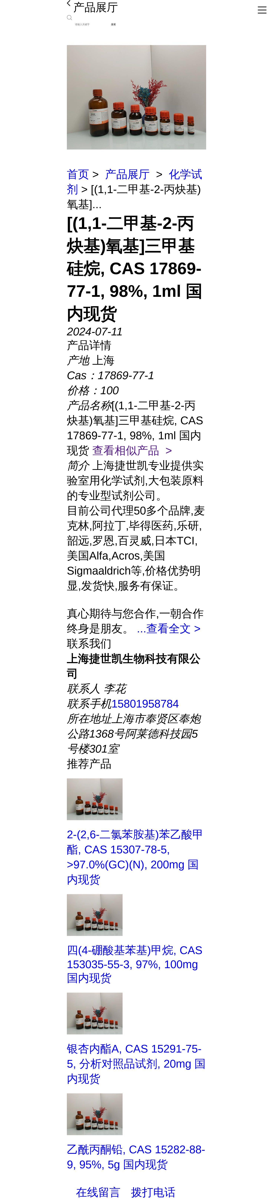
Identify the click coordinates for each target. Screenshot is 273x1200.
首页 (78, 174)
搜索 (113, 24)
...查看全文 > (169, 628)
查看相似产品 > (132, 450)
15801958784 (145, 703)
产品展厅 (127, 174)
